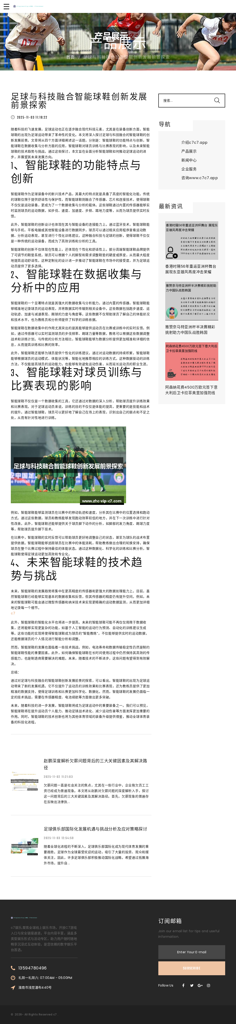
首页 (70, 58)
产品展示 (189, 151)
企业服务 (189, 169)
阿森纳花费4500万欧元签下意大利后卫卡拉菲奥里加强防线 (191, 390)
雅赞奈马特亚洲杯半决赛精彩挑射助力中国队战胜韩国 (190, 329)
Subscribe (192, 969)
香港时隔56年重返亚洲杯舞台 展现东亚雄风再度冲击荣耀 (190, 269)
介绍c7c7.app (194, 142)
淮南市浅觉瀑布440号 (35, 987)
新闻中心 (189, 160)
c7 (55, 1014)
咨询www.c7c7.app (199, 178)
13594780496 (32, 968)
